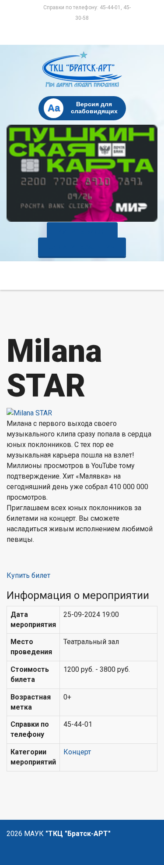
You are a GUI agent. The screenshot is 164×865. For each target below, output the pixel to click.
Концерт (77, 752)
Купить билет (82, 231)
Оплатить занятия (82, 247)
